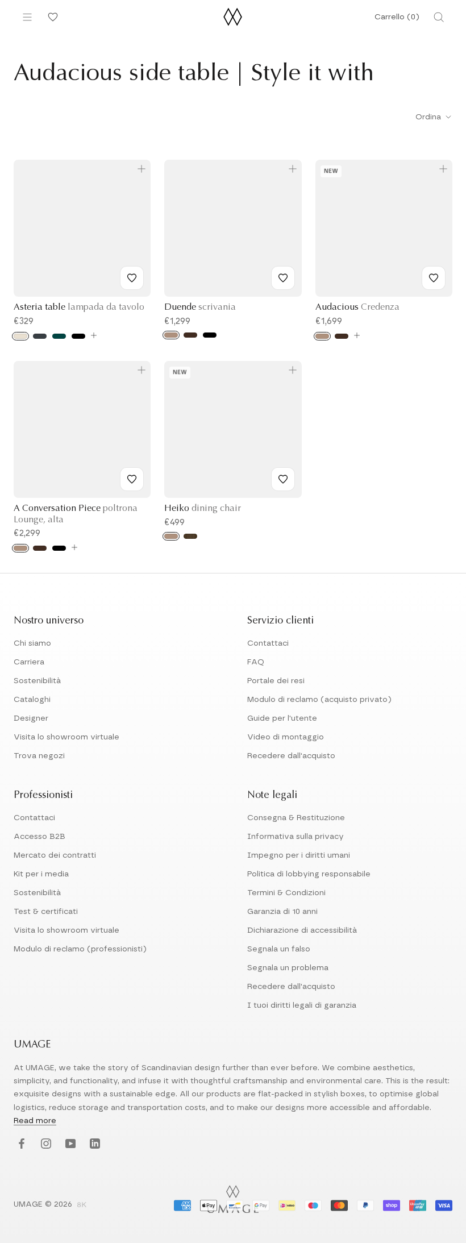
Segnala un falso (278, 949)
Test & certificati (46, 912)
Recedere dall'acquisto (291, 756)
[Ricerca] (438, 17)
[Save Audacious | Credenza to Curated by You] (434, 278)
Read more (35, 1121)
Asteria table (79, 307)
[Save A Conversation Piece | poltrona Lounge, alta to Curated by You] (132, 479)
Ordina (429, 117)
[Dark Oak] (190, 335)
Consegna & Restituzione (296, 818)
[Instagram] (44, 1144)
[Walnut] (190, 536)
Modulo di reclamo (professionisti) (80, 949)
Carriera (29, 662)
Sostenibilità (37, 681)
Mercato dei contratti (55, 855)
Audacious (357, 307)
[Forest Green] (59, 336)
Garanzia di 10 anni (282, 912)
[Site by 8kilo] (81, 1205)
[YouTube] (69, 1144)
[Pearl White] (20, 336)
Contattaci (268, 643)
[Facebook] (20, 1144)
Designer (31, 718)
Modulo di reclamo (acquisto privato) (319, 700)
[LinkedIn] (93, 1144)
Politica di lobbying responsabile (309, 874)
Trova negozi (39, 756)
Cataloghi (32, 700)
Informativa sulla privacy (295, 837)
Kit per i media (41, 874)
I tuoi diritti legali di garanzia (301, 1005)
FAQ (255, 662)
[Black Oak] (210, 335)
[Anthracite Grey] (40, 336)
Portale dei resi (276, 681)
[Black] (78, 336)
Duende (200, 307)
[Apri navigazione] (27, 17)
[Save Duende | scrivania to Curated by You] (283, 278)
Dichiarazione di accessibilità (302, 930)
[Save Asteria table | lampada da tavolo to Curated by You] (132, 278)
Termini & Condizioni (286, 893)
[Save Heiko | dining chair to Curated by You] (283, 479)
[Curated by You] (51, 17)
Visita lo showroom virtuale (66, 737)
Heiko (202, 508)
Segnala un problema (287, 968)
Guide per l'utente (282, 718)
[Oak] (171, 335)
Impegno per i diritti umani (298, 855)
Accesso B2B (39, 837)
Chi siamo (32, 643)
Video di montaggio (285, 737)
